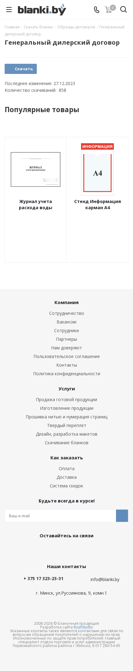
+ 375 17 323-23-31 (43, 578)
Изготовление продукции (66, 408)
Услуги (66, 388)
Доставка (67, 477)
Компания (66, 302)
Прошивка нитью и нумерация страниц (66, 417)
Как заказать (66, 457)
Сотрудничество (66, 313)
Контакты (66, 365)
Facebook (65, 549)
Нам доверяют (66, 348)
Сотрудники (66, 330)
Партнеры (66, 339)
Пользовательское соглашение (66, 356)
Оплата (67, 468)
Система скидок (66, 486)
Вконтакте (49, 549)
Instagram (80, 549)
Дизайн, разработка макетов (66, 434)
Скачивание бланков (66, 442)
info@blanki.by (105, 579)
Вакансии (66, 322)
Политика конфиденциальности (66, 373)
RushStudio (83, 627)
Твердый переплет (66, 425)
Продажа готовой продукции (66, 399)
